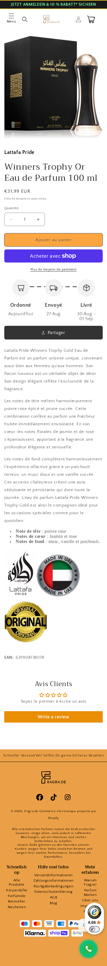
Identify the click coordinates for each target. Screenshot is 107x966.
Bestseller (16, 901)
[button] (11, 19)
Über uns (90, 900)
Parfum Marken (90, 892)
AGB (53, 897)
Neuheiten (17, 907)
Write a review (53, 716)
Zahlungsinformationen (53, 880)
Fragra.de (31, 811)
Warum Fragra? (90, 882)
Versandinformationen (53, 875)
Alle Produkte (17, 882)
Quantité (11, 208)
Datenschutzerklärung (53, 892)
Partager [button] (56, 332)
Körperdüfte (16, 890)
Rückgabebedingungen (53, 886)
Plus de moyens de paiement (54, 269)
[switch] (94, 929)
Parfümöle (16, 896)
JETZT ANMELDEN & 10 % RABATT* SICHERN (53, 5)
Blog (53, 903)
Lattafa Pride (19, 152)
